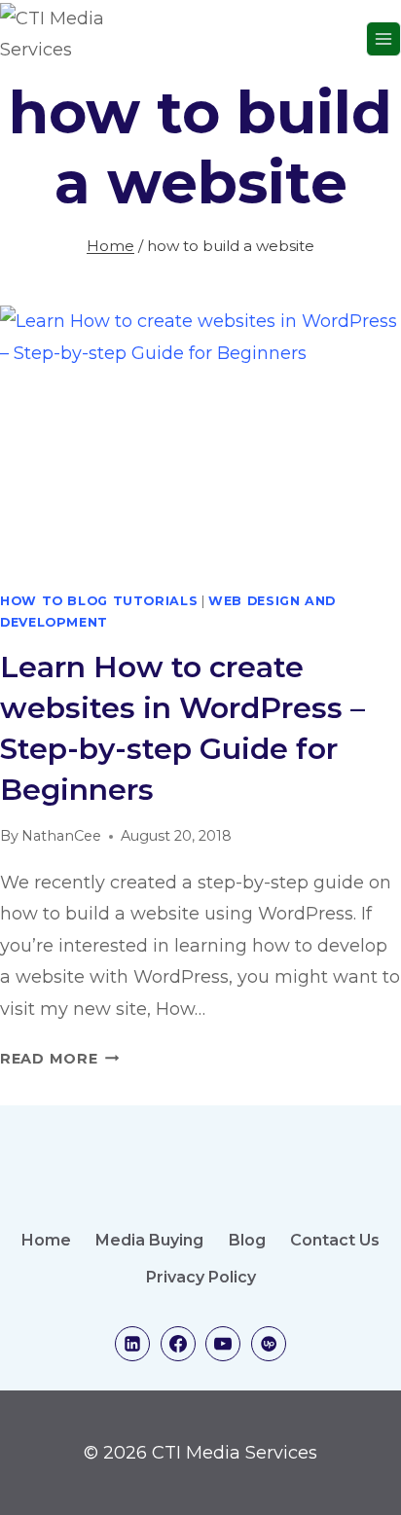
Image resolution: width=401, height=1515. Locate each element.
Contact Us (335, 1240)
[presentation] (200, 439)
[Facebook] (178, 1343)
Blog (247, 1240)
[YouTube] (222, 1343)
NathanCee (61, 836)
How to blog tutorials (99, 601)
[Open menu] (383, 38)
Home (46, 1240)
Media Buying (149, 1240)
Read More (59, 1058)
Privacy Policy (201, 1277)
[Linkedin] (132, 1343)
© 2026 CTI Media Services (200, 1452)
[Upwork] (268, 1343)
